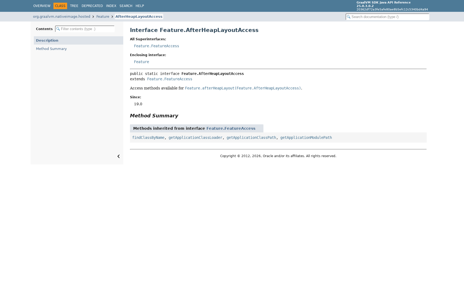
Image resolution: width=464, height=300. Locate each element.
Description (47, 40)
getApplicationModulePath (306, 137)
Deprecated (92, 6)
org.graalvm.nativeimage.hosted (61, 17)
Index (111, 6)
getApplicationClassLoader (195, 137)
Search (125, 6)
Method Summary (51, 49)
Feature (102, 17)
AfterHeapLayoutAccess (138, 17)
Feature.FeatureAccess (156, 46)
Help (140, 6)
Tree (74, 6)
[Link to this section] (182, 115)
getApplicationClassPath (251, 137)
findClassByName (148, 137)
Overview (41, 6)
